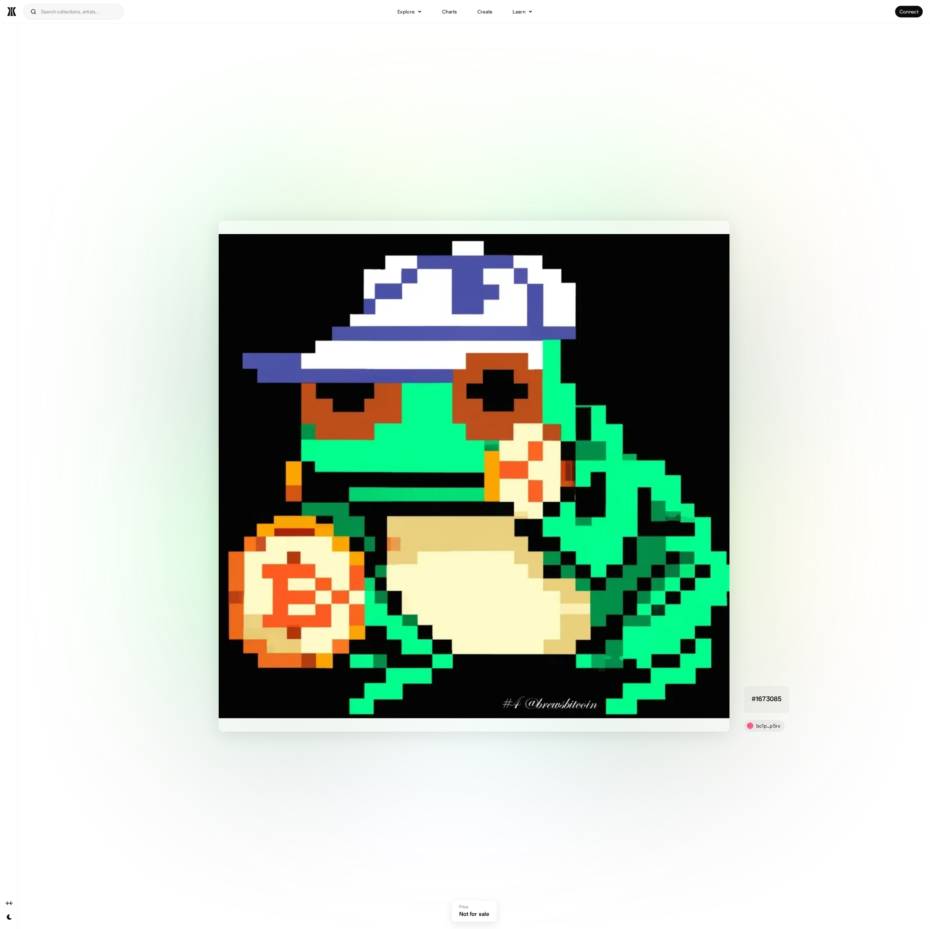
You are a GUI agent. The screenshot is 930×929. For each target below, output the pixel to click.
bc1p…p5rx (768, 726)
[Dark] (9, 917)
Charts (449, 12)
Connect (908, 12)
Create (485, 12)
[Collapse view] (9, 902)
